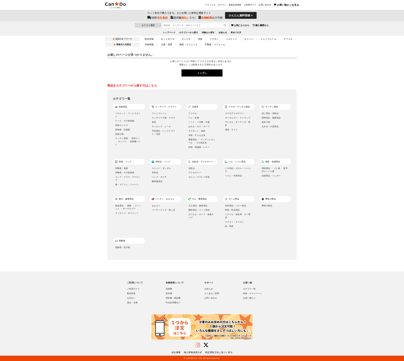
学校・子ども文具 (196, 135)
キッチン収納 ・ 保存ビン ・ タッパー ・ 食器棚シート (128, 141)
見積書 (169, 289)
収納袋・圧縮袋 (122, 129)
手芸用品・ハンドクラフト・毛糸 (163, 132)
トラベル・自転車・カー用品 (237, 216)
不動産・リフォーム (215, 44)
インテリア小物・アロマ (163, 118)
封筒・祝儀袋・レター (199, 147)
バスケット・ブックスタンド (128, 115)
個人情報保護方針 (193, 352)
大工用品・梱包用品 (198, 205)
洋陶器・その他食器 (124, 172)
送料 (160, 17)
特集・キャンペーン (252, 293)
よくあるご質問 (211, 293)
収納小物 (119, 134)
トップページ (169, 32)
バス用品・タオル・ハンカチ (237, 170)
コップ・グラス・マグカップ (128, 178)
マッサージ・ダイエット (126, 213)
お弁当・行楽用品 (270, 126)
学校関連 (149, 44)
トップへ (202, 73)
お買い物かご (249, 298)
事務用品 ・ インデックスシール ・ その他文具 (201, 141)
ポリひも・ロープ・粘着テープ (201, 216)
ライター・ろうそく (234, 222)
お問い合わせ (265, 5)
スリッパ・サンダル (161, 168)
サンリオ (186, 39)
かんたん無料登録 (239, 15)
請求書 (169, 293)
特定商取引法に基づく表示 (218, 352)
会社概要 (176, 352)
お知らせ (223, 32)
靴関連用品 (157, 181)
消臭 (200, 39)
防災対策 (149, 39)
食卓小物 (266, 122)
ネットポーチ (168, 39)
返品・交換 (132, 303)
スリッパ (248, 39)
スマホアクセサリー (234, 113)
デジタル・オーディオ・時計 (237, 123)
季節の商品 (267, 205)
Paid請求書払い (173, 303)
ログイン (222, 5)
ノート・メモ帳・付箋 (199, 122)
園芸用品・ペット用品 (199, 210)
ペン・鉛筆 (193, 118)
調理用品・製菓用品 (271, 118)
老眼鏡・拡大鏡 (122, 247)
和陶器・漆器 (121, 168)
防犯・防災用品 (232, 210)
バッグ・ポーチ (159, 177)
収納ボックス (121, 125)
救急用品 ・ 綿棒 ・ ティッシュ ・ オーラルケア (128, 207)
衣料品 (155, 172)
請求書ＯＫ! (184, 17)
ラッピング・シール (161, 126)
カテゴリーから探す (188, 32)
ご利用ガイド (250, 5)
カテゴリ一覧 (249, 289)
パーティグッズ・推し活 (163, 210)
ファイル (288, 39)
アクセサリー (194, 172)
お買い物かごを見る (288, 4)
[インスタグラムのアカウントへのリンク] (197, 345)
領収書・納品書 (173, 298)
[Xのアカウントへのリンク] (206, 345)
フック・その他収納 (124, 121)
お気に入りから (242, 25)
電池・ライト (231, 129)
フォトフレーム (268, 39)
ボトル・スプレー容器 (199, 177)
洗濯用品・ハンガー (271, 176)
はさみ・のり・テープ (199, 126)
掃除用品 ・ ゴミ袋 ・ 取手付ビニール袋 (275, 170)
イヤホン (214, 39)
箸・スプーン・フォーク (126, 184)
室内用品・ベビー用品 (235, 205)
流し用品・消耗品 (270, 113)
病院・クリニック (188, 44)
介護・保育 (166, 44)
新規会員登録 (235, 5)
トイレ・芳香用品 (233, 176)
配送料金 (131, 293)
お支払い (131, 298)
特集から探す (208, 32)
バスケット (231, 39)
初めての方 (236, 32)
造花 (154, 122)
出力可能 (212, 17)
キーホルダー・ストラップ (237, 118)
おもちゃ (156, 205)
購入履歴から (262, 25)
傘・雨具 (229, 226)
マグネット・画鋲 (196, 131)
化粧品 (191, 168)
